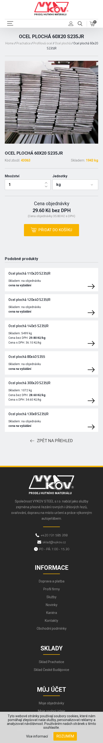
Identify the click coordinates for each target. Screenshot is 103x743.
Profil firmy (51, 589)
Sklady (51, 648)
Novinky (51, 605)
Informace (52, 567)
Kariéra (51, 613)
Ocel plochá (63, 43)
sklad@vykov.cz (54, 541)
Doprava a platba (51, 581)
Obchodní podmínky (52, 628)
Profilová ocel (42, 43)
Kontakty (51, 621)
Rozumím (65, 736)
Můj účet (51, 689)
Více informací (37, 736)
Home (9, 43)
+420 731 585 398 (54, 535)
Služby (51, 597)
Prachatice (23, 43)
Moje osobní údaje (51, 711)
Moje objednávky (51, 703)
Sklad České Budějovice (51, 670)
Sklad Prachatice (51, 662)
